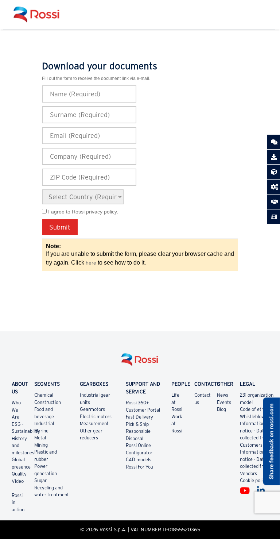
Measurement (94, 423)
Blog (221, 409)
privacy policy (101, 212)
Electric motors (96, 416)
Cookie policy (253, 480)
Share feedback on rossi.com (271, 441)
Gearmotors (92, 409)
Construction (47, 402)
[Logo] (140, 362)
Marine (41, 431)
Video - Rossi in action (18, 495)
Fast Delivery (139, 417)
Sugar (40, 480)
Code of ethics (254, 409)
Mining (41, 445)
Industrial (44, 423)
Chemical (43, 395)
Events (224, 402)
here (91, 263)
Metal (40, 437)
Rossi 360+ (137, 402)
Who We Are (16, 410)
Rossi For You (139, 467)
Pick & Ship (137, 424)
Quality (19, 474)
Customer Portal (143, 410)
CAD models (138, 459)
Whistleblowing (255, 416)
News (222, 395)
